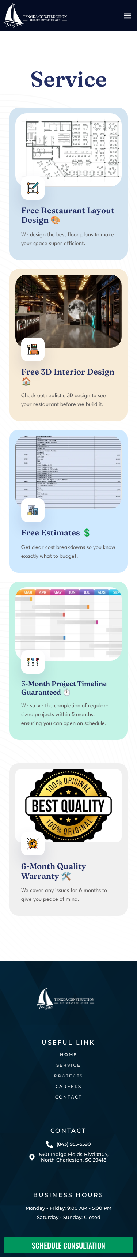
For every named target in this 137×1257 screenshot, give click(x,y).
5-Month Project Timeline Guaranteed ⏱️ (64, 687)
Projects (68, 1076)
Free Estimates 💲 (56, 532)
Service (68, 1065)
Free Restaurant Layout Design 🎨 (67, 215)
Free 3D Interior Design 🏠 (67, 376)
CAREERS (69, 1086)
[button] (127, 16)
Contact (68, 1097)
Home (68, 1054)
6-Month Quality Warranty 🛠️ (53, 871)
